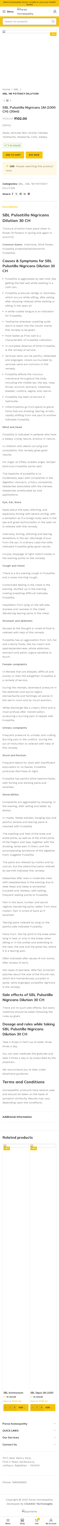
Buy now (34, 155)
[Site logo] (29, 11)
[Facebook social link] (12, 194)
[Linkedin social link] (25, 194)
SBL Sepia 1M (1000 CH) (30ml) (41, 1394)
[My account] (55, 11)
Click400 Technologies (38, 1503)
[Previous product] (4, 100)
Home (6, 89)
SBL (16, 89)
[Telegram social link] (29, 194)
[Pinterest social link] (21, 194)
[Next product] (10, 100)
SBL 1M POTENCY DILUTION (20, 93)
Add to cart (13, 155)
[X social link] (16, 194)
